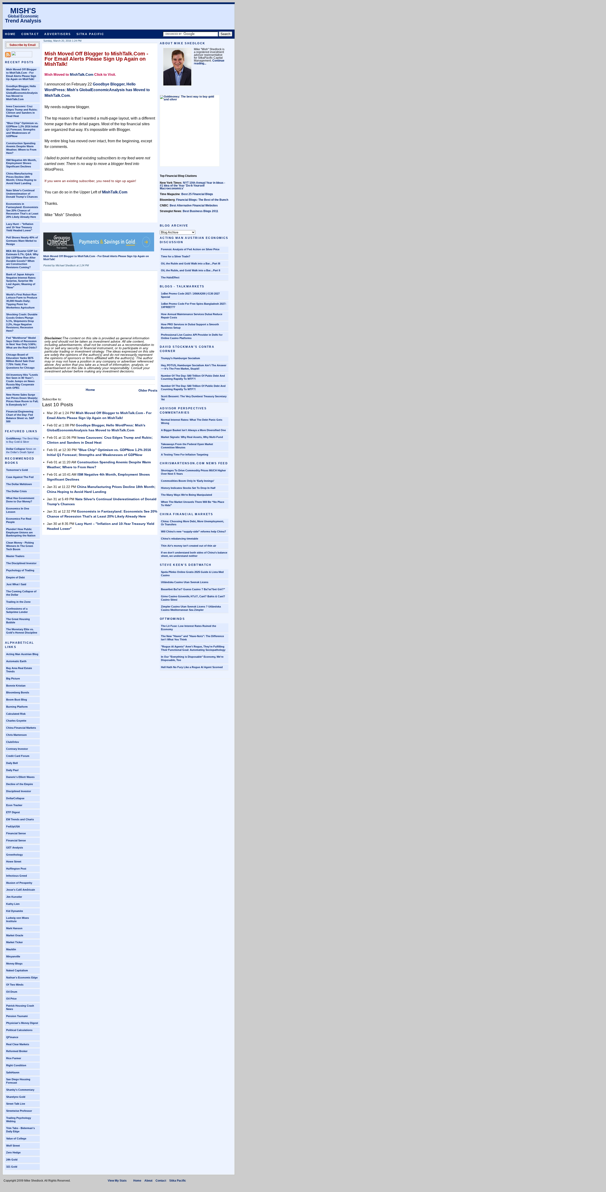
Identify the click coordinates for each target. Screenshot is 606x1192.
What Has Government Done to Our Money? (20, 500)
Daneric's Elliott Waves (20, 777)
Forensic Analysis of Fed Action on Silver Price (190, 249)
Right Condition (16, 1065)
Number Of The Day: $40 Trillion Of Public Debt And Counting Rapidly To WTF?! (193, 387)
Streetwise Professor (19, 1110)
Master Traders (15, 556)
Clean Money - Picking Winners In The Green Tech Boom (20, 546)
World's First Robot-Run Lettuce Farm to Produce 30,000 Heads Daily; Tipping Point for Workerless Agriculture (21, 301)
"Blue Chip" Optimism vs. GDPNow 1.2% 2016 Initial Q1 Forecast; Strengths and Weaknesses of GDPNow (22, 130)
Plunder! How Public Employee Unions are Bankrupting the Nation (21, 532)
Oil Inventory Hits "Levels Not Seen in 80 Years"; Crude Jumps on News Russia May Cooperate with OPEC (22, 381)
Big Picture (13, 678)
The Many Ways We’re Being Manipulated (186, 494)
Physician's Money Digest (22, 1023)
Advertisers (57, 34)
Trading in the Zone (18, 601)
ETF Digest (13, 812)
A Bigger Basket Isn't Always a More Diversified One (193, 430)
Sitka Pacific (90, 34)
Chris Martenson (16, 734)
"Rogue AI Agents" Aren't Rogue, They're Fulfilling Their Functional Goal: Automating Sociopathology (193, 648)
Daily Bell (12, 763)
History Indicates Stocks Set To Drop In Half (188, 488)
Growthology (14, 854)
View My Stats (117, 1180)
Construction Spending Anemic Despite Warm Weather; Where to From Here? (21, 148)
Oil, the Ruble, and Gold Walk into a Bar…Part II (190, 270)
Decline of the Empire (19, 784)
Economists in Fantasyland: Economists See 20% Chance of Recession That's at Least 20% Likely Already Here (22, 210)
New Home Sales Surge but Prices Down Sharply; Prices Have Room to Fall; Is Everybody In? (22, 399)
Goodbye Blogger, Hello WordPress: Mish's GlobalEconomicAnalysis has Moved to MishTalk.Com (22, 93)
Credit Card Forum (17, 755)
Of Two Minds (14, 984)
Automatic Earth (16, 661)
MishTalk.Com (81, 74)
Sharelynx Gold (15, 1096)
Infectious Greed (16, 875)
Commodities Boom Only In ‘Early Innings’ (187, 480)
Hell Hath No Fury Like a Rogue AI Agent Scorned (192, 667)
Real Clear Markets (17, 1044)
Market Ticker (14, 942)
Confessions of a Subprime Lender (17, 610)
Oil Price (11, 998)
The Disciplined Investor (21, 563)
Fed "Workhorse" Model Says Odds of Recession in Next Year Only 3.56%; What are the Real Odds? (21, 342)
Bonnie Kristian (16, 685)
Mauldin (11, 949)
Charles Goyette (16, 720)
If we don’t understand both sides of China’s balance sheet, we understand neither (194, 554)
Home (10, 34)
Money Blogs (14, 963)
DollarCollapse (15, 798)
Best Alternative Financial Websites (194, 205)
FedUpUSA (13, 826)
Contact (30, 34)
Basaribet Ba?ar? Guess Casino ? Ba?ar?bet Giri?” (193, 589)
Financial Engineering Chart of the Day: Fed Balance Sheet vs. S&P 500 (20, 416)
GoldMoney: (14, 438)
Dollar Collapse (15, 448)
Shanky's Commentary (20, 1089)
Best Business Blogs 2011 (200, 211)
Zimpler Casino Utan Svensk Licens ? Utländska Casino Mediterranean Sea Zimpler (191, 608)
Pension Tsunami (17, 1016)
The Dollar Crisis (16, 491)
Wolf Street (13, 1145)
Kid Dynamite (14, 911)
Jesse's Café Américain (20, 889)
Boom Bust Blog (16, 699)
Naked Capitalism (17, 970)
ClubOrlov (12, 742)
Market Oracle (14, 935)
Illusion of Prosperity (19, 882)
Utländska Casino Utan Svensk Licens (184, 582)
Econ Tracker (14, 805)
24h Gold (12, 1159)
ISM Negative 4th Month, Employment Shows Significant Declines (21, 163)
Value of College (16, 1138)
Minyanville (13, 956)
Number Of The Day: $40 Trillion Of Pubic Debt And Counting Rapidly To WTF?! (193, 377)
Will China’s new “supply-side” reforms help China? (193, 531)
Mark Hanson (14, 928)
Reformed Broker (16, 1051)
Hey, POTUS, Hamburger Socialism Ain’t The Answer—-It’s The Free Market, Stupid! (193, 367)
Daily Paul (12, 770)
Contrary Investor (17, 748)
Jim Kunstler (14, 896)
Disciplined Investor (18, 791)
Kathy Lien (13, 903)
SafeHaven (12, 1072)
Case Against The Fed (20, 477)
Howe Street (13, 861)
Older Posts (147, 390)
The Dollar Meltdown (19, 484)
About (148, 1180)
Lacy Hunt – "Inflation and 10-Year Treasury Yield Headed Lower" (19, 227)
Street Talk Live (15, 1103)
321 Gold (11, 1166)
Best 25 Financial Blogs (197, 194)
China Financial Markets (21, 727)
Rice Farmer (13, 1058)
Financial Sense (16, 833)
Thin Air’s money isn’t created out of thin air (188, 545)
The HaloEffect (170, 277)
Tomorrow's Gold (17, 470)
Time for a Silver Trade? (175, 256)
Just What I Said (16, 584)
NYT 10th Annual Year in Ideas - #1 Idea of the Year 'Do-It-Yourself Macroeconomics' (192, 185)
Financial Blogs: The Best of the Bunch (202, 199)
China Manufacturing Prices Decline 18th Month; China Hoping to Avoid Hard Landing (21, 178)
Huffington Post (16, 868)
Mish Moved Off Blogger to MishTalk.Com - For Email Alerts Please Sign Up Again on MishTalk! (21, 74)
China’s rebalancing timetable (179, 538)
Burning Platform (17, 706)
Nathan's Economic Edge (22, 977)
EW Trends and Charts (20, 819)
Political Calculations (19, 1030)
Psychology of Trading (20, 570)
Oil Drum (11, 991)
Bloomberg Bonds (17, 692)
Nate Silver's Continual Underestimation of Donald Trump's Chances (22, 193)
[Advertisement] (80, 305)
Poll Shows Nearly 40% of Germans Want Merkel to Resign (22, 241)
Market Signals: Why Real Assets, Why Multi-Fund (192, 437)
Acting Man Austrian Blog (22, 654)
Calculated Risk (16, 713)
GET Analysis (14, 847)
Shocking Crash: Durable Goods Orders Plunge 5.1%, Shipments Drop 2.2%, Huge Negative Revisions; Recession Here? (21, 322)
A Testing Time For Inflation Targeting (184, 454)
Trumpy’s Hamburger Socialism (180, 358)
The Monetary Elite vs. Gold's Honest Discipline (21, 631)
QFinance (12, 1037)
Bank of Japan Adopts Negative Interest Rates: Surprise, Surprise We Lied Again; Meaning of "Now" (21, 281)
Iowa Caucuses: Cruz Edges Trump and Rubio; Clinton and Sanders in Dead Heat (21, 111)
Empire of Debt (15, 577)
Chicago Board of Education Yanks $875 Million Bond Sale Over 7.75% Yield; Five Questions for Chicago (20, 361)
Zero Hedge (13, 1152)
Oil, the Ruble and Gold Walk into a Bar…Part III (190, 263)
